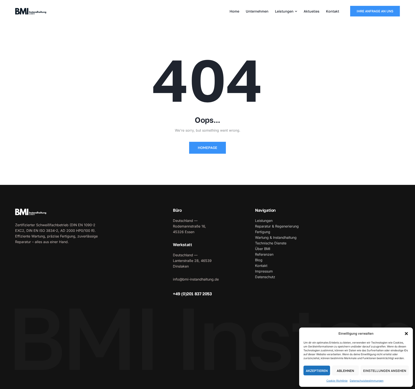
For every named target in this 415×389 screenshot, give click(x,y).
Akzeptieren (317, 371)
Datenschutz (265, 277)
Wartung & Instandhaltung (276, 237)
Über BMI (262, 249)
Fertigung (262, 232)
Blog (258, 260)
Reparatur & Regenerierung (277, 226)
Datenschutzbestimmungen (366, 380)
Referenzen (264, 254)
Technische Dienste (270, 243)
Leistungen (264, 220)
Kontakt (261, 265)
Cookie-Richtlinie (337, 380)
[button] (406, 333)
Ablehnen (345, 371)
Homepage (207, 147)
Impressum (264, 271)
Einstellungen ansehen (384, 371)
